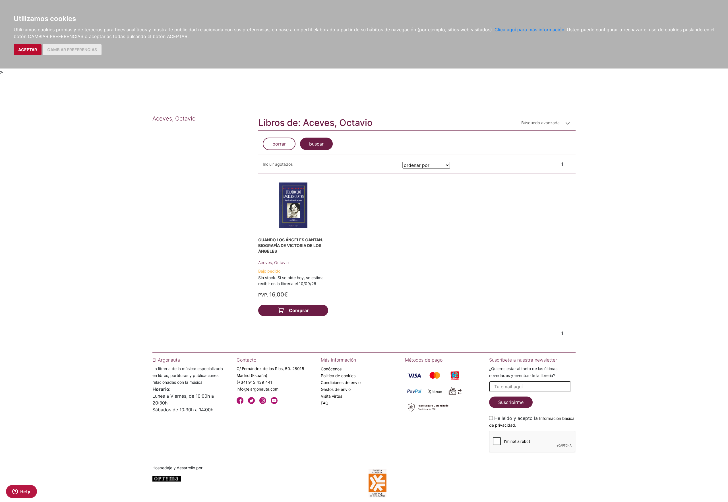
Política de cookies (338, 375)
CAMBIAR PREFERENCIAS (72, 49)
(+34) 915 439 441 (254, 382)
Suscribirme (511, 402)
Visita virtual (332, 396)
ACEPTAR (27, 49)
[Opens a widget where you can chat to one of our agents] (21, 492)
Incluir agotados (278, 164)
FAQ (324, 403)
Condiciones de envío (341, 382)
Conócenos (331, 368)
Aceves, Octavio (273, 262)
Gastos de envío (336, 389)
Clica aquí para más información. (530, 29)
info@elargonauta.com (257, 389)
